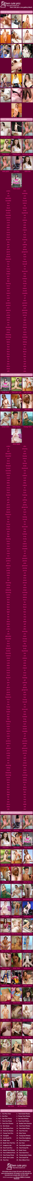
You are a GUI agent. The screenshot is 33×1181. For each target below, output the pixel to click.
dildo (8, 227)
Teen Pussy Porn (24, 1140)
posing (25, 312)
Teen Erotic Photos (24, 1113)
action (8, 191)
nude (8, 298)
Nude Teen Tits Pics (9, 1143)
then (8, 351)
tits (8, 359)
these (24, 351)
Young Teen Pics (8, 1133)
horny (8, 269)
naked (8, 293)
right (24, 320)
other (24, 300)
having (25, 261)
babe (24, 198)
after (24, 191)
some (8, 332)
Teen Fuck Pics (7, 1148)
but (25, 215)
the (25, 346)
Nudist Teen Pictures (25, 1123)
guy (25, 254)
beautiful (8, 200)
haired (8, 256)
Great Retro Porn (8, 1128)
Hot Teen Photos (23, 1118)
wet (25, 364)
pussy (25, 315)
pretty (8, 315)
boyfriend (25, 213)
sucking (24, 337)
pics (8, 308)
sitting (8, 329)
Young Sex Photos (24, 1135)
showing (8, 327)
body (24, 210)
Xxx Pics (5, 1116)
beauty (25, 200)
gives (8, 249)
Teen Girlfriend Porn (9, 1152)
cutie (8, 225)
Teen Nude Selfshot (25, 1145)
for (25, 232)
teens (24, 344)
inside (8, 273)
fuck (24, 237)
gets (8, 244)
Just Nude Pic (7, 1138)
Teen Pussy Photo (8, 1155)
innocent (24, 271)
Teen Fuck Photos (23, 1121)
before (25, 203)
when (8, 366)
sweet (25, 339)
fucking (25, 239)
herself (25, 264)
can (25, 217)
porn (8, 312)
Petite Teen (6, 1140)
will (25, 368)
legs (8, 278)
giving (25, 249)
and (8, 196)
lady (24, 276)
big (25, 205)
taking (25, 342)
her (8, 264)
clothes (25, 220)
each (8, 230)
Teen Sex (6, 1160)
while (24, 366)
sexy (24, 322)
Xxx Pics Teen (6, 1113)
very (24, 361)
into (25, 273)
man (8, 290)
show (24, 325)
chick (8, 220)
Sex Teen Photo (7, 1118)
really (8, 317)
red (25, 317)
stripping (8, 334)
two (8, 361)
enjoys (25, 230)
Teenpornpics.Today (25, 1155)
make (8, 288)
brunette (8, 215)
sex (8, 322)
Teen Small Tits (23, 1157)
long (24, 281)
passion (24, 303)
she (8, 325)
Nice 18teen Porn (24, 1160)
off (25, 298)
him (8, 266)
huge (8, 271)
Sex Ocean (6, 1126)
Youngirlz (6, 1135)
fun (8, 242)
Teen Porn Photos (7, 1123)
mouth (25, 290)
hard (24, 256)
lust (25, 286)
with (8, 371)
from (24, 234)
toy (25, 359)
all (8, 193)
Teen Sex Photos (8, 1130)
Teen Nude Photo (24, 1128)
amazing (24, 193)
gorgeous (25, 252)
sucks (8, 339)
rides (8, 320)
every (8, 232)
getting (25, 244)
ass (25, 196)
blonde (25, 208)
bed (8, 203)
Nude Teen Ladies (8, 1157)
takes (8, 342)
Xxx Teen (22, 1143)
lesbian (25, 278)
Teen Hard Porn (24, 1152)
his (25, 266)
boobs (8, 213)
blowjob (8, 210)
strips (25, 334)
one (8, 300)
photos (25, 305)
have (8, 261)
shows (25, 327)
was (8, 364)
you (25, 371)
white (8, 368)
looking (8, 283)
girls (24, 247)
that (8, 346)
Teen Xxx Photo (7, 1121)
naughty (24, 293)
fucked (8, 239)
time (24, 356)
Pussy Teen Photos (24, 1116)
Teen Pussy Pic (23, 1148)
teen (8, 344)
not (25, 295)
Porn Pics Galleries (25, 1138)
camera (8, 217)
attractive (8, 198)
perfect (8, 305)
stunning (8, 337)
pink (24, 308)
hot (25, 269)
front (8, 237)
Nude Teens (22, 1150)
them (24, 349)
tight (8, 356)
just (8, 276)
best (8, 205)
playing (8, 310)
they (8, 354)
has (25, 259)
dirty (24, 227)
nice (8, 295)
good (8, 252)
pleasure (24, 310)
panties (8, 303)
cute (24, 222)
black (8, 208)
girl (8, 247)
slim (25, 329)
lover (8, 286)
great (8, 254)
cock (8, 222)
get (25, 242)
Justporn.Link (7, 1145)
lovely (25, 283)
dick (24, 225)
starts (25, 332)
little (8, 281)
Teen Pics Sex (23, 1130)
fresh (8, 234)
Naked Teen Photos (9, 1150)
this (25, 354)
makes (25, 288)
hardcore (8, 259)
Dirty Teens (22, 1133)
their (8, 349)
